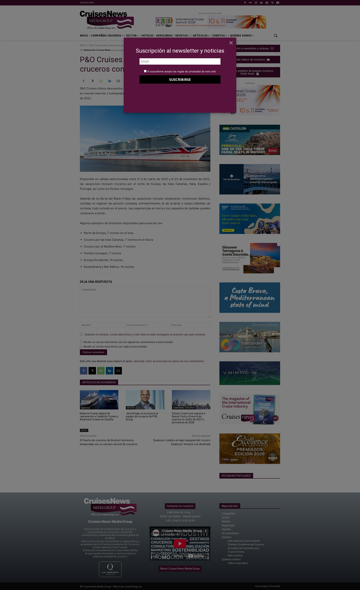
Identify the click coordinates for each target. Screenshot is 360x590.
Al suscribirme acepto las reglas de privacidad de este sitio (181, 71)
